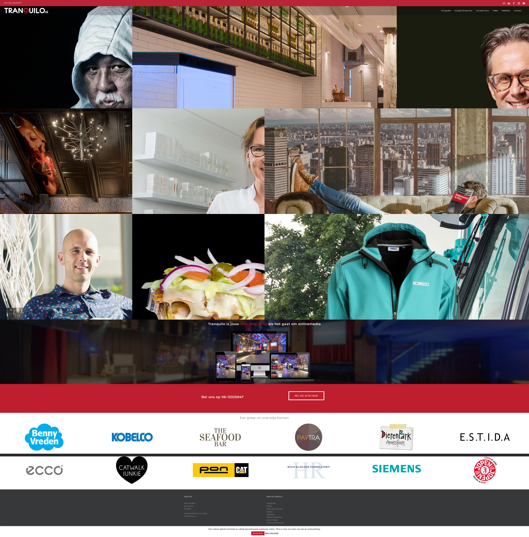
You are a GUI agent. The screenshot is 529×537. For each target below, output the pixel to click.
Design (270, 511)
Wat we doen (190, 503)
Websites (271, 514)
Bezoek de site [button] (258, 533)
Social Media (272, 520)
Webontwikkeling (274, 517)
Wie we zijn (189, 506)
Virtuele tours (190, 516)
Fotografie (271, 503)
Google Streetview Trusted (195, 513)
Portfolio (187, 509)
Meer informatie (271, 533)
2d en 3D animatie (275, 509)
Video (269, 506)
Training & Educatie (275, 523)
